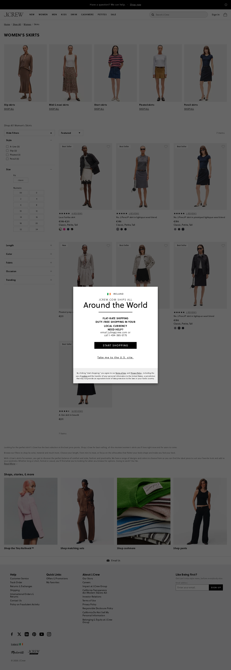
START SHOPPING (115, 345)
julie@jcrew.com (117, 332)
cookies (85, 376)
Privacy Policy (136, 373)
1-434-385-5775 (118, 335)
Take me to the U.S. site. (115, 357)
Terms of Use (121, 373)
